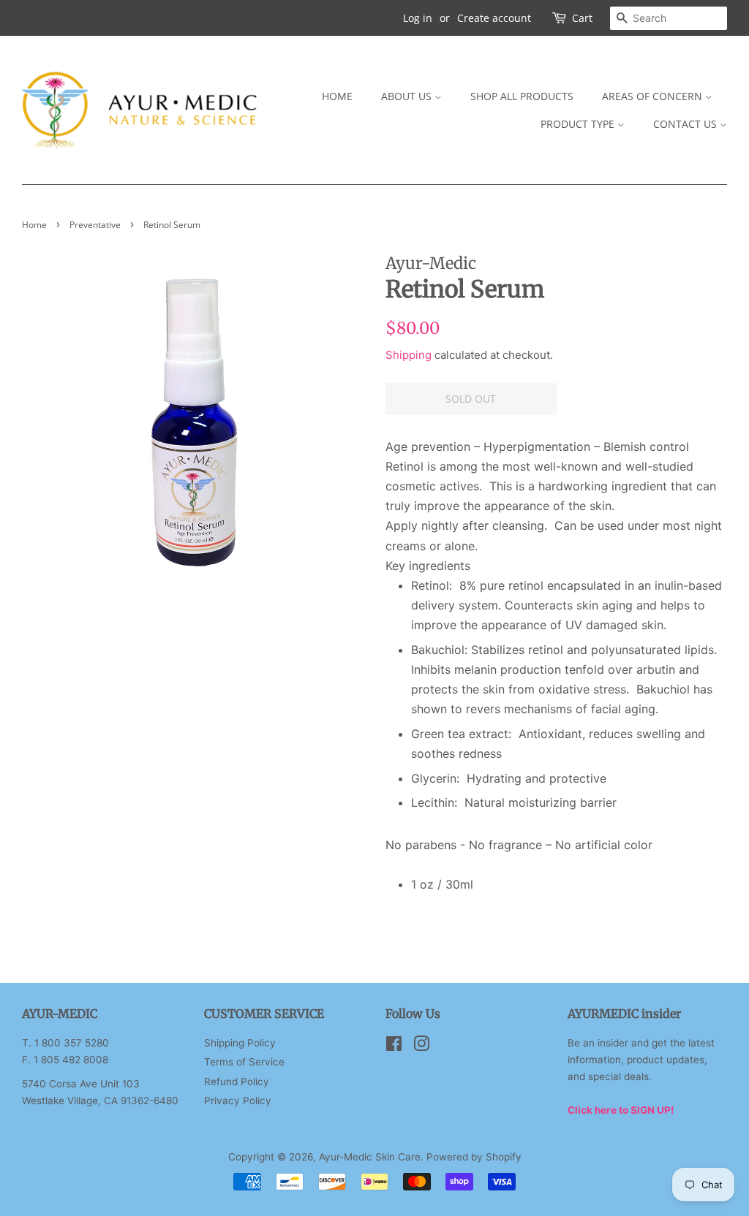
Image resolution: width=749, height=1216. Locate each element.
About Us (407, 96)
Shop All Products (521, 96)
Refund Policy (236, 1081)
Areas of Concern (653, 96)
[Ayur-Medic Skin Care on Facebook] (393, 1046)
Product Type (579, 124)
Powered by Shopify (474, 1157)
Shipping (408, 355)
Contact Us (686, 124)
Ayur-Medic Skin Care (370, 1157)
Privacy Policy (237, 1100)
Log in (417, 18)
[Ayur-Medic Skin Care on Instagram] (421, 1046)
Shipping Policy (240, 1043)
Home (337, 96)
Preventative (95, 224)
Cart (582, 18)
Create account (494, 18)
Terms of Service (244, 1062)
